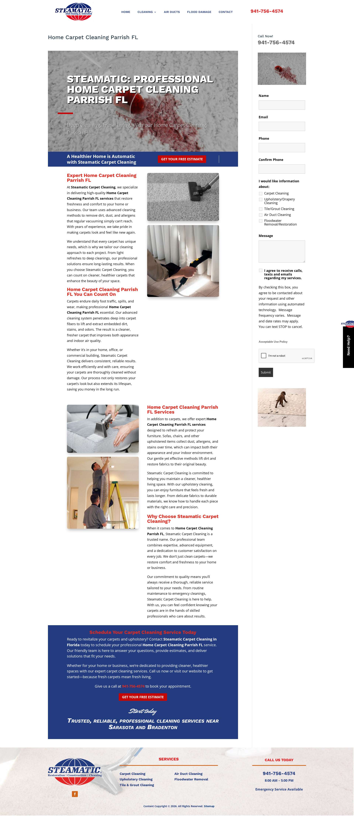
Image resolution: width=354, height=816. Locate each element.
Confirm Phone (271, 159)
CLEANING (145, 12)
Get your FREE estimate (182, 159)
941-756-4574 (267, 11)
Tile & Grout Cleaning (137, 785)
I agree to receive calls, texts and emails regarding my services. (283, 274)
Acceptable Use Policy (273, 341)
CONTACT (226, 12)
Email (263, 117)
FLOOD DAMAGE (199, 12)
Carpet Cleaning (276, 193)
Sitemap (209, 806)
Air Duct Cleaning (277, 214)
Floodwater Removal (191, 779)
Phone (264, 138)
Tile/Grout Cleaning (279, 209)
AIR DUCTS (172, 12)
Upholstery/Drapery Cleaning (279, 201)
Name (264, 95)
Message (266, 235)
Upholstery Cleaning (136, 779)
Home (125, 12)
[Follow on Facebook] (75, 794)
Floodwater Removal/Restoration (280, 222)
